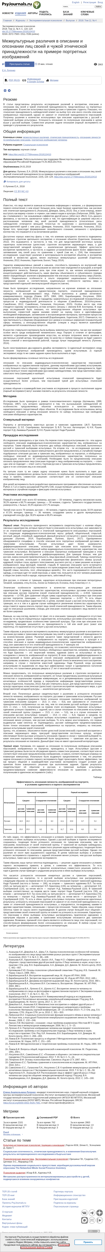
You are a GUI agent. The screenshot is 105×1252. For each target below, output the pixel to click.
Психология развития (14, 1173)
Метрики (54, 80)
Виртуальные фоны (12, 1223)
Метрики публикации (12, 1134)
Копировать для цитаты (18, 181)
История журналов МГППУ (16, 1206)
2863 (100, 64)
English (75, 2)
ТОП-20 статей (9, 1191)
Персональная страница (66, 1206)
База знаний (8, 1199)
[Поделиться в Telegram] (9, 90)
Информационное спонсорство (69, 1195)
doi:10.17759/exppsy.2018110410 (18, 31)
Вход (100, 2)
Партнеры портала (63, 1191)
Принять (88, 1242)
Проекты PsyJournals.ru (14, 1203)
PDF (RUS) (14, 80)
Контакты (7, 1219)
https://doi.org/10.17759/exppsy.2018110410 (29, 154)
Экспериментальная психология (51, 1159)
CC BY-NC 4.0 (21, 191)
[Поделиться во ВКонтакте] (5, 90)
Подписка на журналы (65, 1203)
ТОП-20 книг (8, 1195)
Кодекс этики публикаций (14, 1227)
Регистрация (89, 2)
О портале (7, 1212)
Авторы (33, 13)
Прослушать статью (20, 64)
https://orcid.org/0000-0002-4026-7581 (21, 1103)
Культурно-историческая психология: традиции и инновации (33, 1145)
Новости (7, 13)
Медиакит (7, 1215)
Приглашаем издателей (66, 1199)
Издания (20, 13)
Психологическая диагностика (18, 1159)
